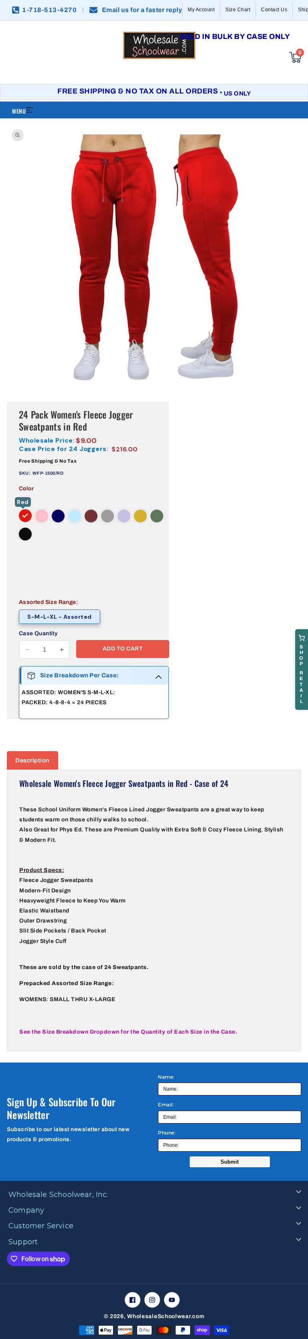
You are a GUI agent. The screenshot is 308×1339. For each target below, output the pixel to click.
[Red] (25, 515)
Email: (166, 1104)
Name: (166, 1077)
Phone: (167, 1133)
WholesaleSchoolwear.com (165, 1316)
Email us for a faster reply (142, 10)
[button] (295, 57)
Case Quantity (38, 633)
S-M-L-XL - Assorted (59, 616)
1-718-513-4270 (49, 10)
